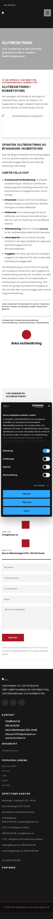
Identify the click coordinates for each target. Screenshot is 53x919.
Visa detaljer (39, 485)
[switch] (46, 459)
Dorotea (5, 306)
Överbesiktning (42, 322)
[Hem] (5, 680)
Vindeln (32, 306)
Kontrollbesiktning (9, 322)
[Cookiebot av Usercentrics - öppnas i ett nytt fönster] (32, 406)
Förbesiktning (7, 320)
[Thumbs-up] (48, 4)
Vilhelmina (44, 304)
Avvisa (26, 511)
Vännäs (13, 306)
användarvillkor (40, 650)
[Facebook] (31, 4)
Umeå (4, 304)
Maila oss (6, 532)
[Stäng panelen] (49, 406)
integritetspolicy (19, 650)
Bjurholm (5, 309)
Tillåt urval (26, 502)
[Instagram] (39, 4)
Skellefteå (12, 304)
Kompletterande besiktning (26, 320)
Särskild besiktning (27, 322)
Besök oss (6, 550)
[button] (26, 395)
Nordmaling (23, 306)
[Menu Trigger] (47, 12)
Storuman (34, 304)
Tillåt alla (26, 494)
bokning (44, 228)
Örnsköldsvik (23, 304)
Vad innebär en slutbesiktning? (16, 395)
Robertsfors (42, 306)
